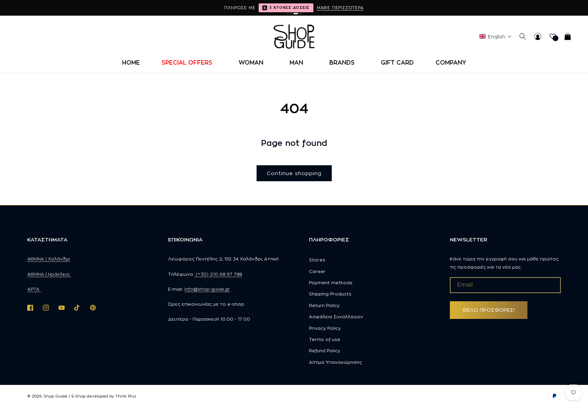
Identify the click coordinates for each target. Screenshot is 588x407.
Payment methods (331, 282)
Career (317, 271)
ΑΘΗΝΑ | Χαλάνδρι (48, 258)
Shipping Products (330, 293)
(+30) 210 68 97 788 (218, 274)
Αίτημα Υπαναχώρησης (335, 362)
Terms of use (324, 339)
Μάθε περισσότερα (340, 7)
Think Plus (125, 396)
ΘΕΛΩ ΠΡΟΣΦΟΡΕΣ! (488, 310)
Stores (317, 259)
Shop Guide (55, 396)
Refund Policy (324, 350)
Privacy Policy (325, 328)
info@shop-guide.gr (207, 289)
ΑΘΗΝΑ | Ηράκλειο (49, 274)
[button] (189, 62)
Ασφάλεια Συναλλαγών (336, 316)
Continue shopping (294, 173)
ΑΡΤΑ (34, 289)
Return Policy (324, 305)
